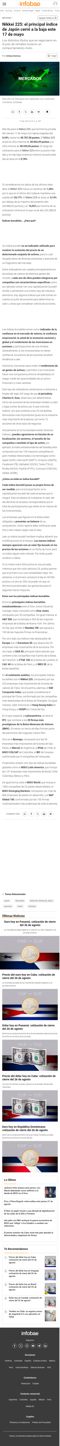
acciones (8, 906)
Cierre (20, 906)
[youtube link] (33, 1346)
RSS (49, 1367)
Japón (7, 901)
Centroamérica (21, 1367)
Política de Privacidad (41, 1422)
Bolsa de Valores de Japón (41, 901)
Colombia (18, 1361)
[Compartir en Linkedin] (32, 111)
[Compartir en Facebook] (19, 111)
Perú (11, 1367)
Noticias (6, 18)
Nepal (35, 11)
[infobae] (30, 4)
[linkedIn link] (45, 1346)
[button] (4, 4)
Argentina (13, 1399)
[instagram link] (27, 1346)
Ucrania (14, 11)
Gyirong (6, 11)
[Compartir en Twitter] (25, 111)
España (28, 1361)
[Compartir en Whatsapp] (12, 111)
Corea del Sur (45, 11)
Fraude (55, 11)
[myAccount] (55, 4)
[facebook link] (14, 1346)
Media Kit (30, 1406)
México (52, 1361)
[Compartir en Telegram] (38, 111)
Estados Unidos (40, 1361)
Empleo (36, 1383)
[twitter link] (21, 1346)
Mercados (19, 901)
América (8, 1361)
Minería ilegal (25, 11)
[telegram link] (39, 1346)
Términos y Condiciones (19, 1422)
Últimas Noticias (38, 1367)
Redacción (25, 1383)
